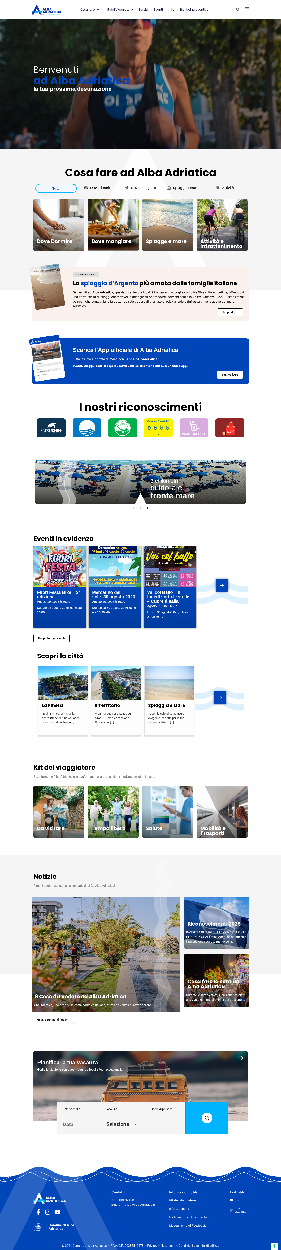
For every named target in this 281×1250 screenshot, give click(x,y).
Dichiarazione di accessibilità (190, 1217)
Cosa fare (87, 9)
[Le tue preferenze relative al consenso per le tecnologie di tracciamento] (274, 1246)
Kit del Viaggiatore (119, 9)
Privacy (152, 1246)
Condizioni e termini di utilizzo (199, 1246)
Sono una (111, 1109)
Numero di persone (160, 1109)
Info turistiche (179, 1209)
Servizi (143, 9)
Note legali (168, 1246)
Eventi (158, 9)
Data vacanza (71, 1109)
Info (171, 9)
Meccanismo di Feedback (187, 1225)
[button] (238, 10)
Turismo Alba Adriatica (85, 274)
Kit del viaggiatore (182, 1200)
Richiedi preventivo (194, 9)
